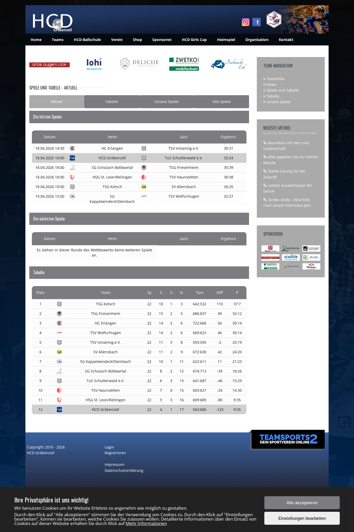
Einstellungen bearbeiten (302, 518)
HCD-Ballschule (87, 39)
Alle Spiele (222, 101)
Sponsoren (162, 39)
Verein (117, 39)
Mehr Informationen (146, 523)
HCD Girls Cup (194, 39)
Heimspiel (226, 39)
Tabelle (111, 101)
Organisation (256, 39)
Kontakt (286, 39)
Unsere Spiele (166, 101)
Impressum (114, 464)
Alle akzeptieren (301, 502)
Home (36, 39)
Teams (57, 39)
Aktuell (57, 101)
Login (109, 447)
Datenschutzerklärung (124, 470)
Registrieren (115, 452)
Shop (137, 39)
